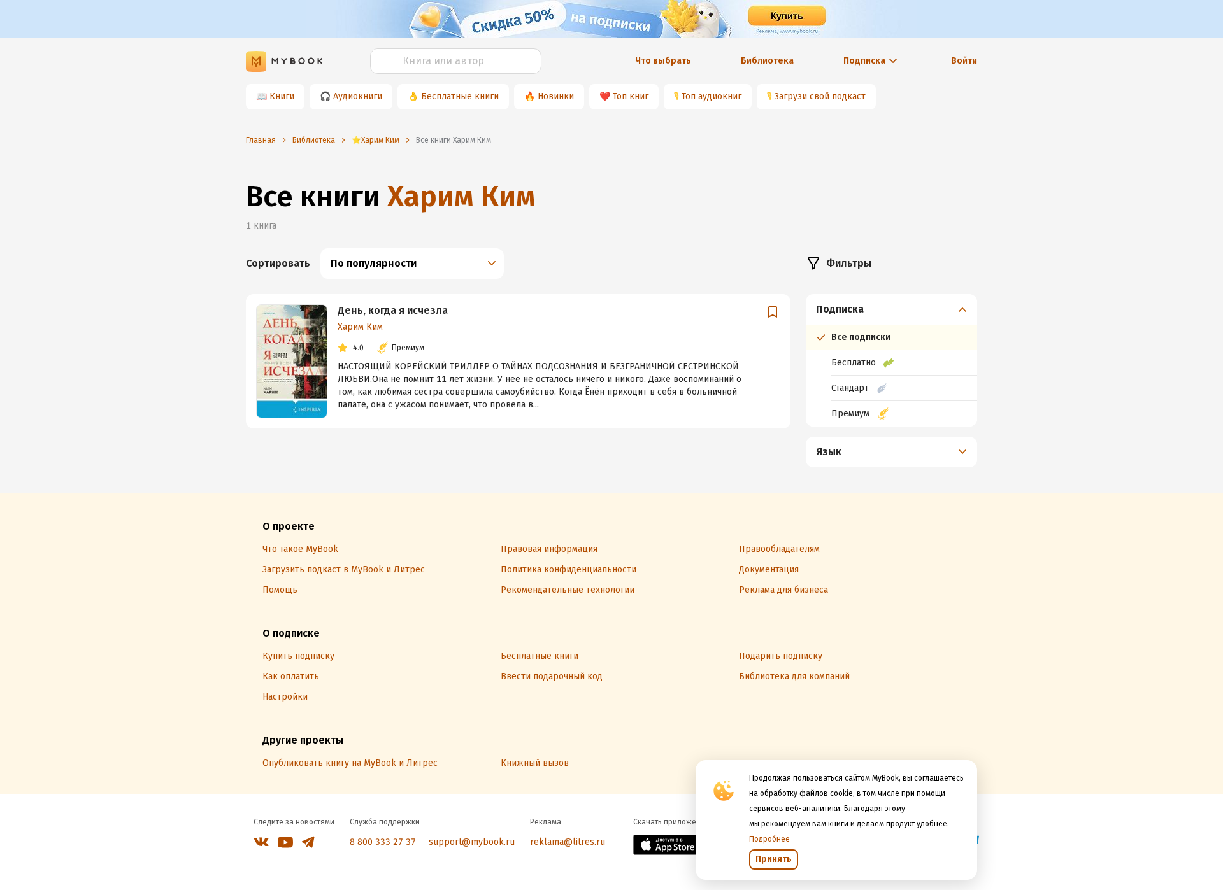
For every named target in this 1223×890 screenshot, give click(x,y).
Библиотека (767, 60)
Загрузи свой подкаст (820, 96)
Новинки (556, 96)
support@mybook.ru (472, 842)
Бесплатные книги (460, 96)
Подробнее (769, 839)
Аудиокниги (357, 96)
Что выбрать (663, 60)
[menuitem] (891, 360)
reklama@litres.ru (567, 842)
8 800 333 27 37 (383, 842)
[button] (892, 309)
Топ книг (630, 96)
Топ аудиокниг (711, 96)
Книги (281, 96)
